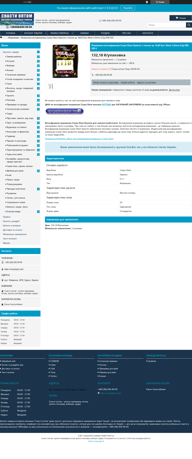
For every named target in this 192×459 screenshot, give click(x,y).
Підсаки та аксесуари (16, 141)
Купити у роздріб (11, 221)
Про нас (126, 33)
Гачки (9, 84)
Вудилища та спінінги (16, 127)
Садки (9, 113)
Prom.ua (110, 436)
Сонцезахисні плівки (16, 202)
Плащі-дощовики (14, 184)
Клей (9, 175)
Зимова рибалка (14, 56)
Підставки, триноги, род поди (20, 118)
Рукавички (11, 193)
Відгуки (6, 243)
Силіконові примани (108, 361)
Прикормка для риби (108, 369)
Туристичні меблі (14, 154)
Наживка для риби (107, 372)
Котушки (10, 61)
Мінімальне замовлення (15, 234)
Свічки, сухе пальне (16, 198)
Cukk (52, 369)
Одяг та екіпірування (16, 123)
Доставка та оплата (12, 230)
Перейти (128, 8)
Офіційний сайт (9, 361)
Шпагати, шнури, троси (17, 207)
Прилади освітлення (16, 189)
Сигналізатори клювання (18, 109)
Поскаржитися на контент (115, 438)
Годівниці (11, 136)
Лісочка (102, 365)
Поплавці (11, 100)
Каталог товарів (33, 33)
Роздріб (105, 33)
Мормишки (13, 37)
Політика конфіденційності (139, 438)
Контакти (148, 33)
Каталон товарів (11, 52)
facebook (152, 361)
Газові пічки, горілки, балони (20, 166)
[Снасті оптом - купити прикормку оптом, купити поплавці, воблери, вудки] (17, 28)
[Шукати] (189, 25)
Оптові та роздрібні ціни (12, 365)
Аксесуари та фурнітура (18, 132)
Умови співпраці (59, 33)
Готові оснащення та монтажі (20, 79)
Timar (52, 372)
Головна (10, 33)
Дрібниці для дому (15, 171)
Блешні (10, 70)
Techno (53, 376)
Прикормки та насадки (17, 104)
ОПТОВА (106, 104)
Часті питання (10, 238)
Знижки (84, 33)
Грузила (10, 95)
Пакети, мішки (13, 180)
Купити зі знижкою (12, 225)
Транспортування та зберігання (21, 150)
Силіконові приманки (16, 75)
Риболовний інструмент (17, 145)
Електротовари (13, 211)
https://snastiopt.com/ (14, 269)
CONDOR (54, 361)
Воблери (10, 65)
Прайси (6, 217)
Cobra (53, 365)
